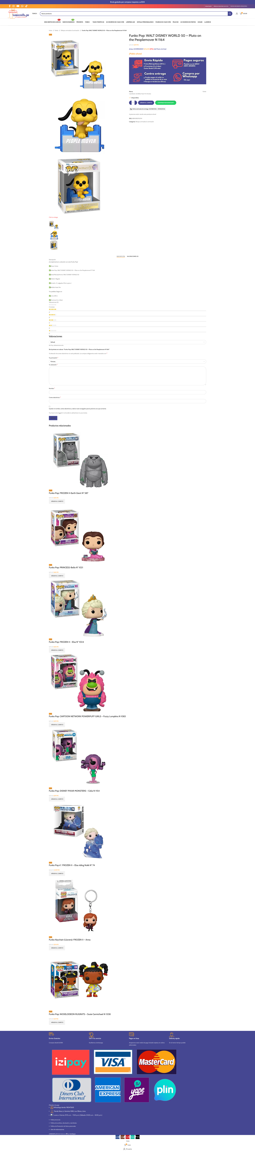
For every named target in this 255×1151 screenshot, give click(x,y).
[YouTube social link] (18, 6)
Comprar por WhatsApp (166, 102)
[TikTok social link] (26, 6)
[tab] (121, 256)
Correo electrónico (55, 397)
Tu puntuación (53, 358)
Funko (56, 30)
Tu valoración (53, 365)
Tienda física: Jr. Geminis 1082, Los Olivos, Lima (70, 1111)
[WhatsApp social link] (22, 6)
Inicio (50, 30)
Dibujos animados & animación (70, 30)
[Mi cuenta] (237, 14)
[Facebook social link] (9, 6)
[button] (165, 103)
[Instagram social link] (13, 6)
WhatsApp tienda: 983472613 (64, 1107)
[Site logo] (18, 13)
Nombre (52, 388)
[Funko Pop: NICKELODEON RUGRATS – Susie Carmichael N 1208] (79, 980)
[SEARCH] (230, 13)
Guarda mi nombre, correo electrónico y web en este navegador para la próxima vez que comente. (77, 409)
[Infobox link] (67, 1038)
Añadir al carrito (146, 102)
